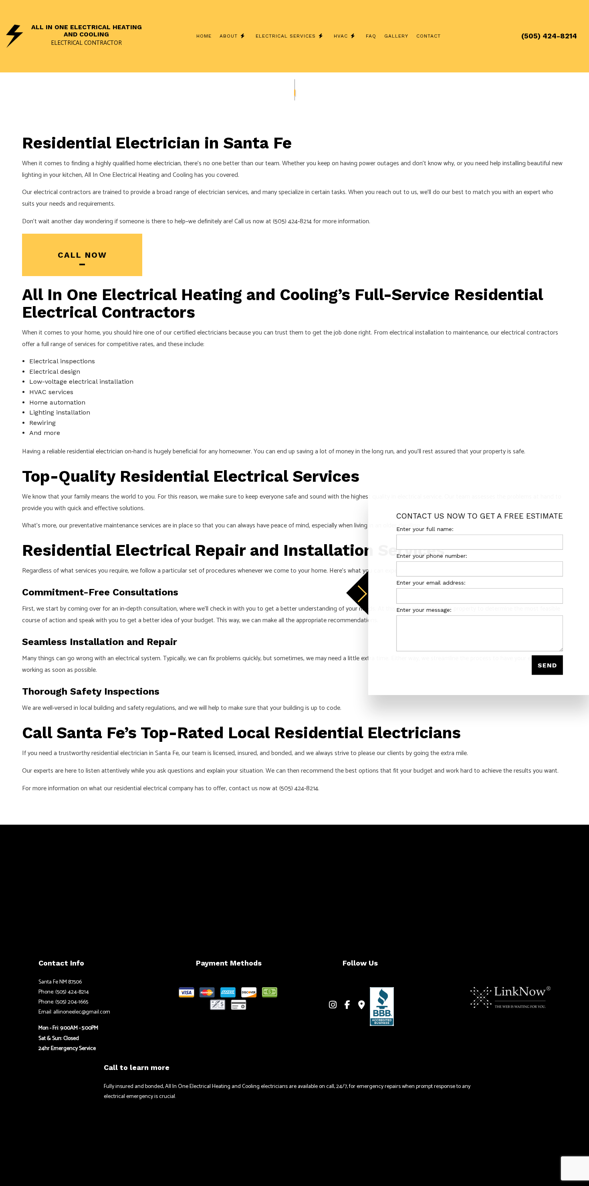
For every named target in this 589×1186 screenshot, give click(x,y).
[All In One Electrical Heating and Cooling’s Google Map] (361, 1006)
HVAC (341, 36)
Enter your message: (422, 609)
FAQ (371, 36)
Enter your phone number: (429, 556)
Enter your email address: (429, 582)
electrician (167, 163)
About (229, 36)
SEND (545, 665)
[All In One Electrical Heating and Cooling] (14, 35)
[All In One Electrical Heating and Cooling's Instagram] (333, 1006)
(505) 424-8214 (549, 36)
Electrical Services (286, 36)
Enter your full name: (423, 529)
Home (204, 36)
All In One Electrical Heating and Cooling (86, 31)
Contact (428, 36)
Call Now (82, 255)
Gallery (396, 36)
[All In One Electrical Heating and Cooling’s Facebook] (347, 1006)
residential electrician (95, 451)
